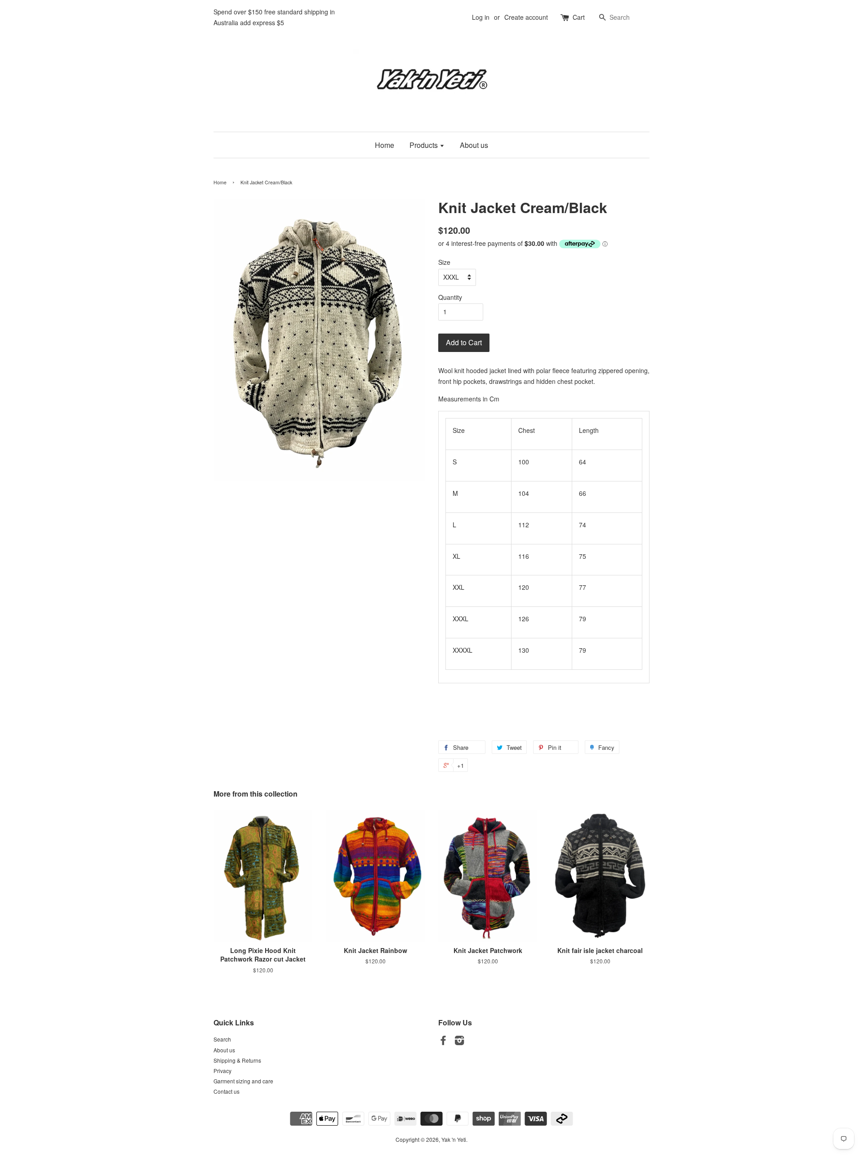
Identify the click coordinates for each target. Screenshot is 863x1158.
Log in (480, 17)
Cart (579, 17)
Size (444, 262)
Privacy (222, 1070)
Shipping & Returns (237, 1060)
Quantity (450, 297)
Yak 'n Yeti (453, 1139)
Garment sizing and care (243, 1081)
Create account (526, 17)
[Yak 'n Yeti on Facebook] (443, 1042)
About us (474, 145)
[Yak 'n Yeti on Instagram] (459, 1042)
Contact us (227, 1091)
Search (222, 1039)
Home (384, 145)
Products (424, 145)
